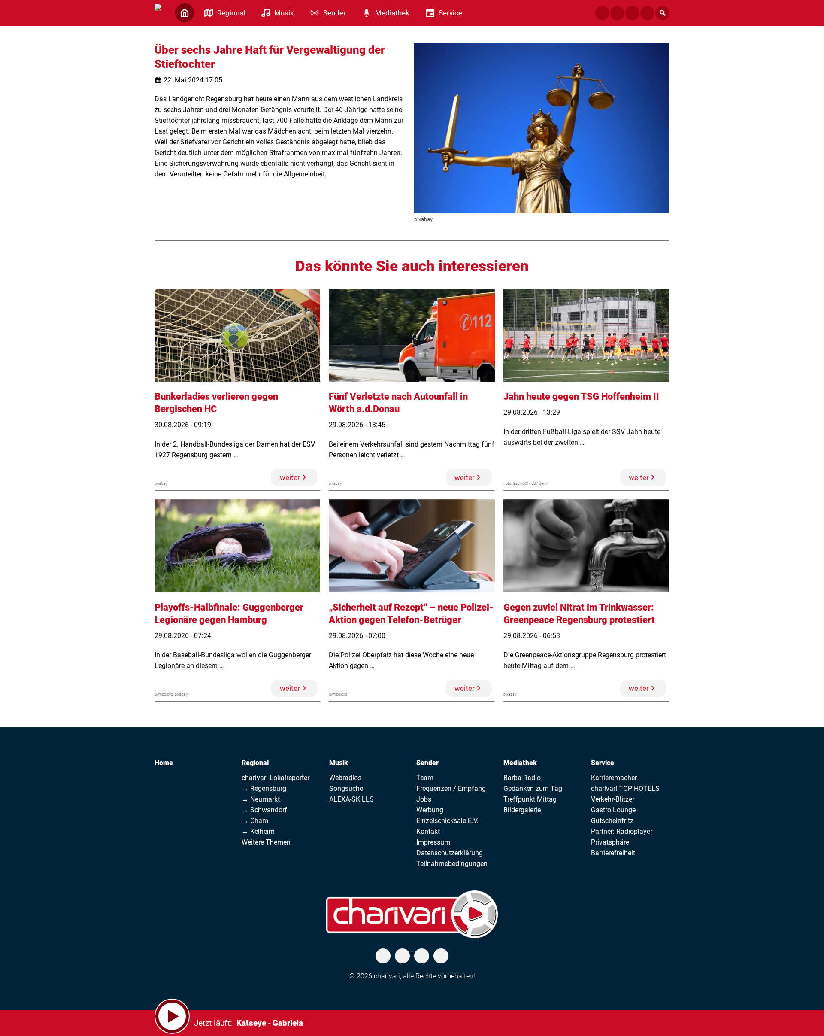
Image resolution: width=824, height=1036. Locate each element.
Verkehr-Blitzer (612, 799)
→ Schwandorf (264, 810)
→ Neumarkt (261, 799)
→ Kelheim (258, 831)
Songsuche (346, 788)
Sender (427, 763)
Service (602, 763)
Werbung (429, 810)
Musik (338, 763)
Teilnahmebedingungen (452, 864)
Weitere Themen (266, 842)
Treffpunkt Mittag (530, 799)
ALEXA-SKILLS (351, 799)
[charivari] (157, 12)
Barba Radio (522, 778)
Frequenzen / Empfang (451, 788)
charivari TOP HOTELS (625, 788)
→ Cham (255, 821)
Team (424, 778)
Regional (255, 763)
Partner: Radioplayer (621, 831)
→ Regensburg (264, 788)
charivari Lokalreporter (275, 778)
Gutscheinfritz (612, 821)
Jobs (423, 799)
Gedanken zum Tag (532, 788)
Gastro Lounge (613, 810)
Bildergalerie (522, 810)
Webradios (345, 778)
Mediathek (520, 763)
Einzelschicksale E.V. (447, 821)
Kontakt (428, 831)
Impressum (433, 842)
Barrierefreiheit (613, 853)
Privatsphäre (610, 842)
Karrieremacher (614, 778)
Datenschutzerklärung (449, 853)
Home (163, 763)
